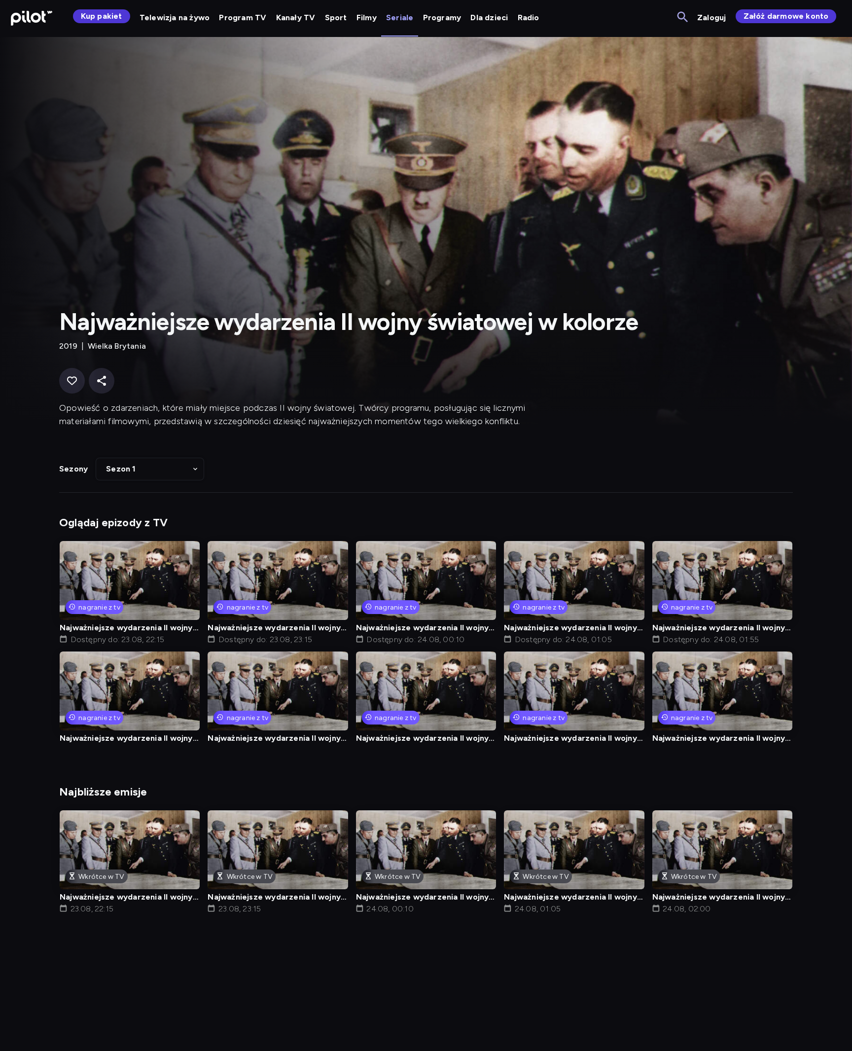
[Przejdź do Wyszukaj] (683, 17)
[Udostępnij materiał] (101, 381)
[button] (150, 469)
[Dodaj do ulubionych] (72, 381)
